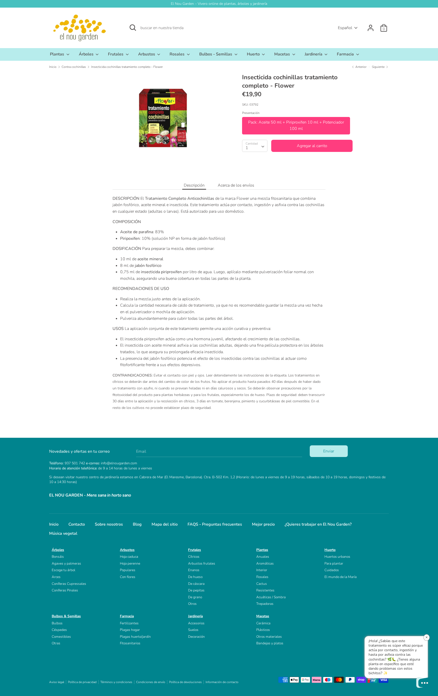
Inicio (54, 524)
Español (345, 28)
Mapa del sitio (165, 524)
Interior (261, 570)
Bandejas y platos (269, 643)
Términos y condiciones (116, 682)
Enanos (193, 570)
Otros (192, 603)
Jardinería (314, 54)
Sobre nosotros (109, 524)
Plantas (57, 54)
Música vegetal (63, 533)
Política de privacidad (82, 682)
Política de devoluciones (185, 682)
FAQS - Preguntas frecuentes (215, 524)
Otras (56, 643)
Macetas (282, 54)
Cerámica (263, 623)
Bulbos (57, 623)
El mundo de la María (340, 576)
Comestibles (61, 636)
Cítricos (193, 556)
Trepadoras (264, 603)
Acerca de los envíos (236, 185)
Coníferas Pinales (65, 590)
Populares (127, 570)
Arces (56, 576)
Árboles (87, 54)
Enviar (328, 451)
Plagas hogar (130, 629)
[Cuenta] (371, 26)
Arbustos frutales (201, 563)
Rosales (178, 54)
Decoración (196, 636)
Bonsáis (58, 556)
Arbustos (147, 54)
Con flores (127, 576)
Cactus (261, 583)
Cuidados (331, 570)
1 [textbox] (247, 148)
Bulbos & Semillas (66, 616)
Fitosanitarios (130, 643)
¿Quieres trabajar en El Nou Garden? (318, 524)
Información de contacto (222, 682)
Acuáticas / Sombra (271, 597)
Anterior (361, 67)
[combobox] (254, 146)
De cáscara (196, 583)
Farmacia (346, 54)
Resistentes (265, 590)
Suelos (193, 629)
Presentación (251, 113)
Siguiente (378, 67)
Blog (137, 524)
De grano (195, 597)
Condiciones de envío (150, 682)
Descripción (194, 185)
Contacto (76, 524)
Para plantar (333, 563)
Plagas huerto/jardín (135, 636)
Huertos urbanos (337, 556)
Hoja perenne (130, 563)
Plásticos (263, 629)
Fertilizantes (129, 623)
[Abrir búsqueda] (133, 28)
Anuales (262, 556)
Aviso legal (56, 682)
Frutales (116, 54)
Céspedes (59, 629)
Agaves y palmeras (66, 563)
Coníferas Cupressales (69, 583)
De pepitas (196, 590)
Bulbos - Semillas (216, 54)
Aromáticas (265, 563)
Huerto (254, 54)
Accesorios (196, 623)
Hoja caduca (129, 556)
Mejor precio (263, 524)
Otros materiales (269, 636)
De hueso (195, 576)
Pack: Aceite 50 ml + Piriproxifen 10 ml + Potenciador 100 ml (296, 126)
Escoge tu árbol (63, 570)
